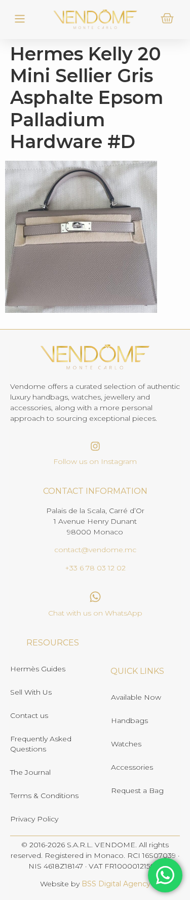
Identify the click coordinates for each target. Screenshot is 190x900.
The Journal (30, 772)
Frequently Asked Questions (40, 743)
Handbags (129, 720)
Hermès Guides (37, 668)
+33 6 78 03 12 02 (95, 567)
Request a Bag (137, 790)
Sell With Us (31, 692)
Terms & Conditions (44, 795)
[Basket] (167, 18)
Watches (126, 743)
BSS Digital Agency (116, 883)
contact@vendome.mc (95, 549)
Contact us (29, 715)
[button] (19, 19)
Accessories (132, 767)
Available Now (136, 697)
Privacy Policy (34, 818)
